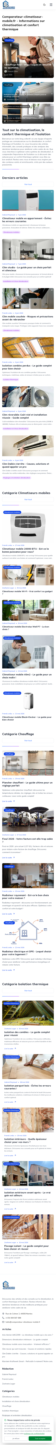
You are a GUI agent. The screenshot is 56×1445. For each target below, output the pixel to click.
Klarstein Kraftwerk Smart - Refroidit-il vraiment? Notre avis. (27, 1361)
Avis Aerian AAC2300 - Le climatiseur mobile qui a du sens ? (27, 1335)
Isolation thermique (10, 379)
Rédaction (8, 1368)
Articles (6, 1329)
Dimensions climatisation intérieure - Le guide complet (25, 1339)
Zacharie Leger (8, 588)
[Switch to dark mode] (44, 4)
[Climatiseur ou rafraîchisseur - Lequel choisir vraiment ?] (28, 114)
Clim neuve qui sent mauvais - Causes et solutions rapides (26, 1349)
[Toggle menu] (51, 4)
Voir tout (28, 184)
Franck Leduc (7, 313)
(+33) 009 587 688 (13, 1318)
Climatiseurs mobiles (11, 232)
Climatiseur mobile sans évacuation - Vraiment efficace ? (26, 1344)
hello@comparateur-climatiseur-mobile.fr (23, 1322)
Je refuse (16, 1438)
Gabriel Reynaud (8, 215)
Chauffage (9, 40)
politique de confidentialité (34, 1433)
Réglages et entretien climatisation (16, 478)
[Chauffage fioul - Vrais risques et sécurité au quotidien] (28, 57)
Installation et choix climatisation (16, 106)
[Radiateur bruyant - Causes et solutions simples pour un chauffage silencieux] (28, 92)
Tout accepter (40, 1438)
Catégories (8, 1391)
